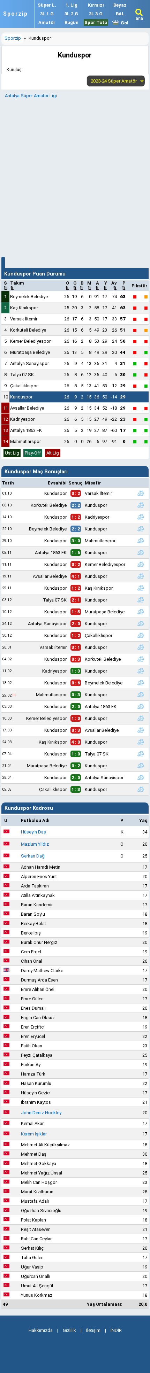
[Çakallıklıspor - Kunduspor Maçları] (141, 789)
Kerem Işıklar (34, 1134)
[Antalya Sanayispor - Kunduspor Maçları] (141, 623)
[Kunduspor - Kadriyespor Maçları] (141, 517)
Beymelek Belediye (29, 296)
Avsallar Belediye (27, 408)
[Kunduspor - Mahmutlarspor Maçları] (141, 540)
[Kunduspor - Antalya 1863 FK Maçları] (141, 706)
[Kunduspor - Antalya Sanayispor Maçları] (141, 777)
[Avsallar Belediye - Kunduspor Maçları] (141, 576)
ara (139, 18)
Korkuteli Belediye (28, 330)
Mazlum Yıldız (35, 844)
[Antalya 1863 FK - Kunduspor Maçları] (141, 552)
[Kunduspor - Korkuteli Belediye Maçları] (141, 659)
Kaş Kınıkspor (24, 307)
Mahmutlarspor (25, 441)
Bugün (71, 22)
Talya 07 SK (22, 374)
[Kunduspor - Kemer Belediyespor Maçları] (141, 564)
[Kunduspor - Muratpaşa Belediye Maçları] (141, 611)
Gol (124, 22)
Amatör (46, 22)
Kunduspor (21, 397)
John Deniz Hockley (41, 1112)
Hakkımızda (41, 1330)
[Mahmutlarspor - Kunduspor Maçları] (141, 694)
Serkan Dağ (33, 856)
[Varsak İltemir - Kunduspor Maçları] (141, 647)
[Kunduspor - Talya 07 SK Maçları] (141, 753)
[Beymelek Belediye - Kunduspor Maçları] (141, 528)
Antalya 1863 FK (26, 430)
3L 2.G (71, 13)
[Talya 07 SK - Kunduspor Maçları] (141, 600)
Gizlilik (69, 1330)
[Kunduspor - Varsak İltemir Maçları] (141, 493)
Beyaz (120, 5)
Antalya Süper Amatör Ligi (31, 95)
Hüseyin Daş (33, 832)
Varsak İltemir (23, 318)
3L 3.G (96, 13)
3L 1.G (47, 13)
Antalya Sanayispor (29, 363)
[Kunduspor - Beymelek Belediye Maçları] (141, 682)
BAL (120, 13)
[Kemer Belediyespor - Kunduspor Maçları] (141, 718)
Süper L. (47, 5)
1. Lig (71, 5)
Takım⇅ (17, 285)
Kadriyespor (22, 419)
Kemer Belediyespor (30, 341)
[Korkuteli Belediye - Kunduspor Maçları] (141, 505)
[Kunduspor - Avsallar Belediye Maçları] (141, 730)
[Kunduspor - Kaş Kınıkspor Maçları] (141, 588)
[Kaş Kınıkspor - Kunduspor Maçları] (141, 742)
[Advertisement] (75, 176)
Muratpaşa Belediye (30, 352)
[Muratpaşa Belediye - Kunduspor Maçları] (141, 765)
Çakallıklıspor (24, 385)
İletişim (93, 1330)
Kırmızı (96, 5)
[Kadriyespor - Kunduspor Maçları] (141, 671)
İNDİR (116, 1330)
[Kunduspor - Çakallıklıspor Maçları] (141, 635)
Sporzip (15, 14)
